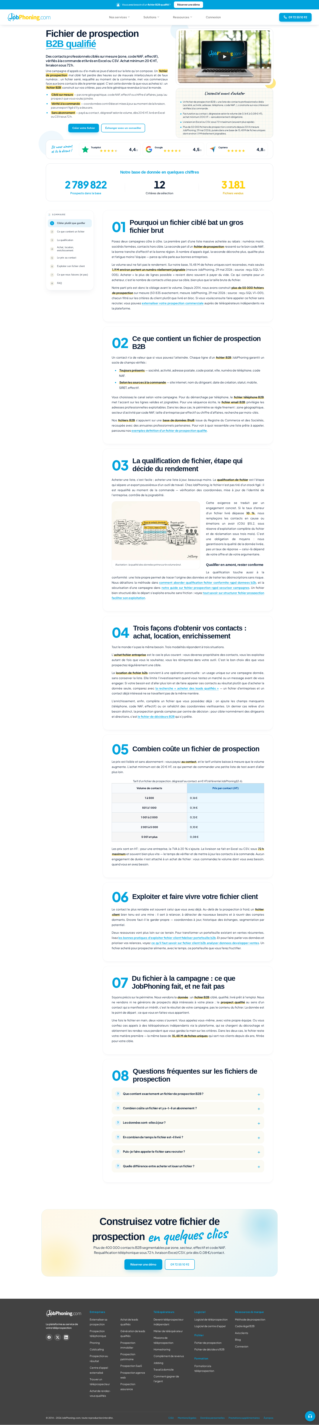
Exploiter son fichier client (71, 266)
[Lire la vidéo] (224, 56)
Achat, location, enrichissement (65, 249)
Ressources (181, 17)
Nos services (118, 17)
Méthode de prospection (250, 1319)
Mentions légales (187, 1417)
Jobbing (158, 1362)
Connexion (213, 17)
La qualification (65, 240)
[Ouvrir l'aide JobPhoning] (310, 1416)
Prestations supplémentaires (244, 1417)
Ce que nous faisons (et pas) (72, 274)
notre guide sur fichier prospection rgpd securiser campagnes (205, 587)
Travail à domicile (164, 1369)
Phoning (95, 1342)
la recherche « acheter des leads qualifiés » (187, 688)
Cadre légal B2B (245, 1326)
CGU (171, 1417)
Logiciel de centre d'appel (210, 1326)
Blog (238, 1339)
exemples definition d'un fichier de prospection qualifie (169, 430)
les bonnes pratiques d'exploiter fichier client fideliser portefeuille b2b (167, 937)
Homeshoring (162, 1349)
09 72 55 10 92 (179, 1264)
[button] (224, 56)
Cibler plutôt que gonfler (71, 223)
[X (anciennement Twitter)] (57, 1337)
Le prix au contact (66, 257)
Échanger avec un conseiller (123, 127)
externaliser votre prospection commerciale (172, 303)
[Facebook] (49, 1337)
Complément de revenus (169, 1356)
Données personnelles (212, 1417)
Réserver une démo (188, 4)
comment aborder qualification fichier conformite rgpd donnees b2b (207, 582)
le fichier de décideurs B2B (156, 716)
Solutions (149, 17)
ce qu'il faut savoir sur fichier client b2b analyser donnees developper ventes (205, 943)
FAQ (59, 283)
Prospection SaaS (131, 1366)
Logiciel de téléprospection (211, 1319)
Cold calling (97, 1349)
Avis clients (241, 1333)
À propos (268, 1417)
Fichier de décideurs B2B (209, 1349)
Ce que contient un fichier (70, 231)
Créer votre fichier (83, 127)
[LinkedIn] (66, 1337)
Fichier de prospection (208, 1342)
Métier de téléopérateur (168, 1331)
